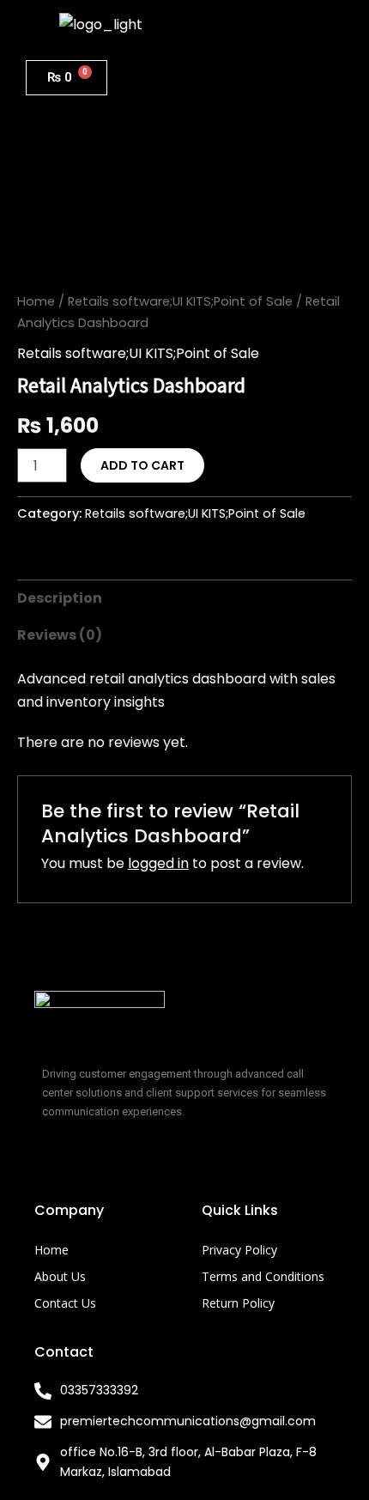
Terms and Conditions (263, 1276)
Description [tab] (59, 598)
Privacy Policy (239, 1250)
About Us (60, 1276)
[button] (268, 24)
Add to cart (142, 465)
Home (36, 301)
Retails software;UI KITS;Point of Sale (180, 301)
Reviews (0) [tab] (59, 635)
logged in (158, 863)
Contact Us (65, 1303)
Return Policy (238, 1303)
